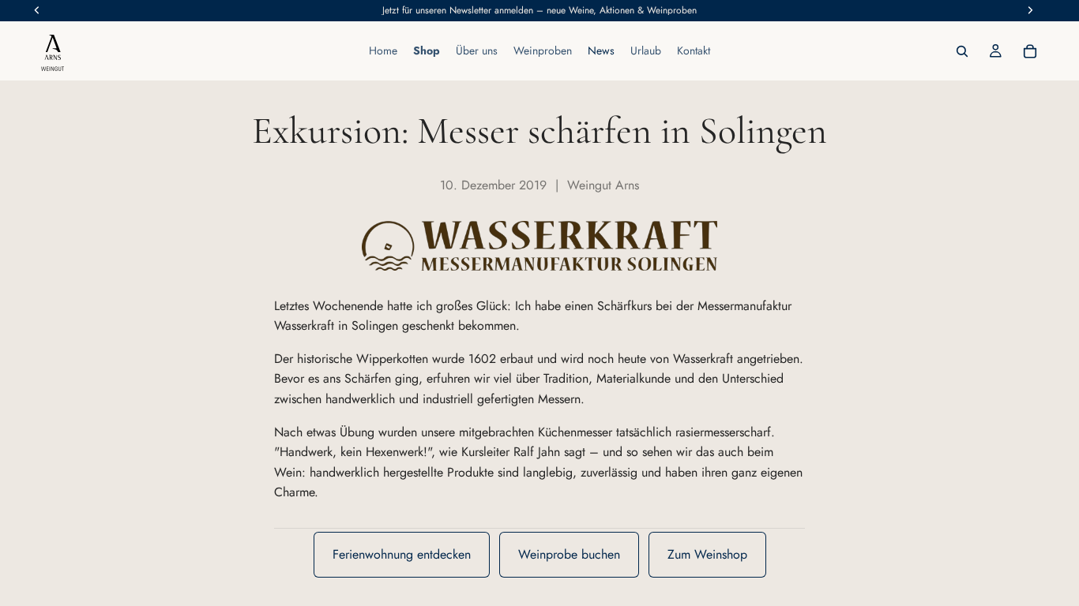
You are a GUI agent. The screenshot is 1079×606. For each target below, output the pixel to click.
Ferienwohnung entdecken (402, 554)
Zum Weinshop (707, 554)
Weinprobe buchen (569, 554)
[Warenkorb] (1030, 51)
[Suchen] (962, 51)
